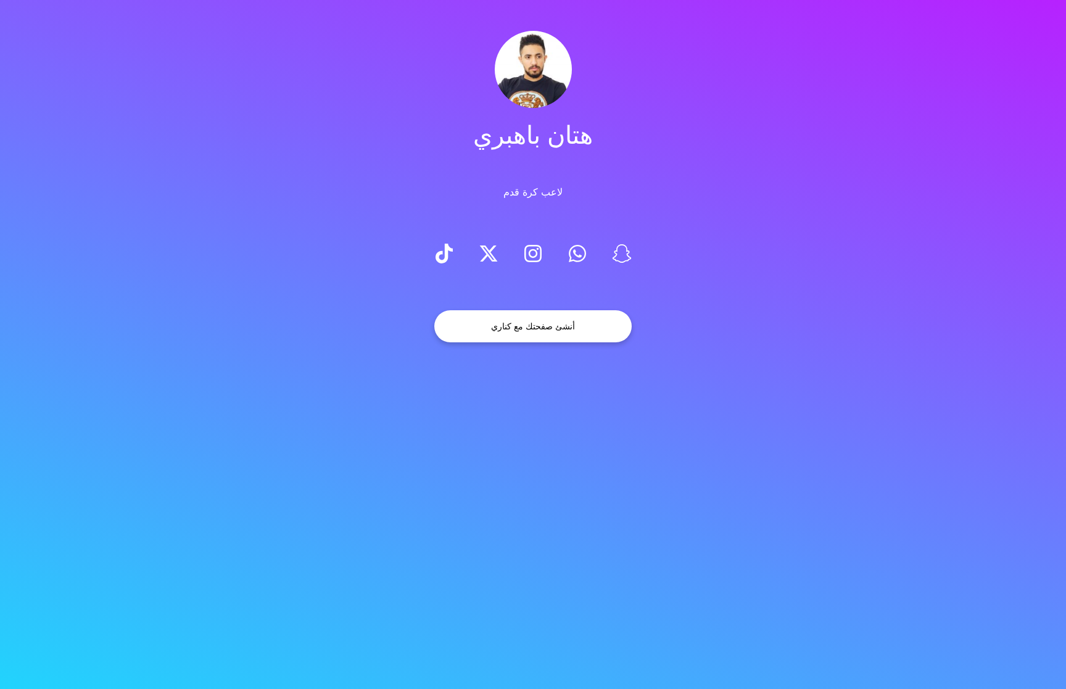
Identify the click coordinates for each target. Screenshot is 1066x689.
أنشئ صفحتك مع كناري (533, 326)
